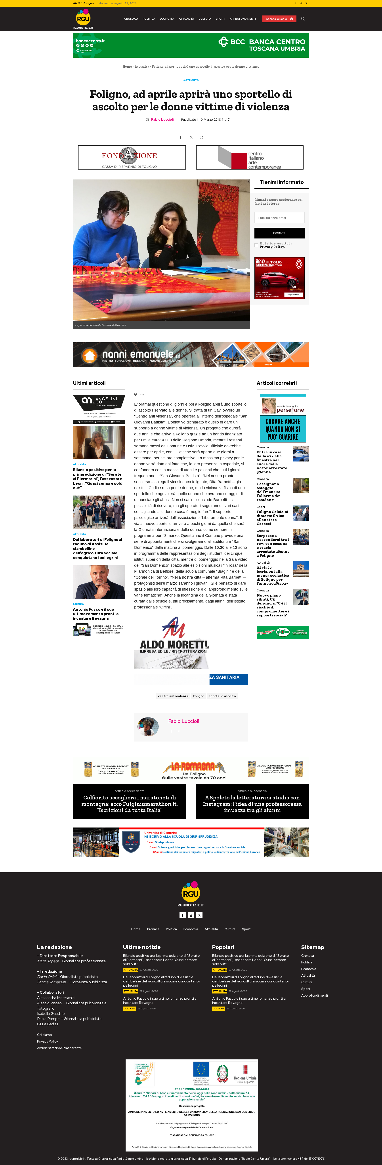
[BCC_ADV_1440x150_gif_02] (191, 45)
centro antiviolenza (173, 696)
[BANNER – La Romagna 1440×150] (191, 769)
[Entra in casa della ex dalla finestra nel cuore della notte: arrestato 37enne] (301, 453)
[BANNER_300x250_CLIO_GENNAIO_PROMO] (279, 278)
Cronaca (263, 447)
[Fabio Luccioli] (151, 726)
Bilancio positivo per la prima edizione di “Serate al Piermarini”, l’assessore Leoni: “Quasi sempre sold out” (97, 478)
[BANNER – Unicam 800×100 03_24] (191, 842)
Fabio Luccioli (162, 120)
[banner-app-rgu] (99, 629)
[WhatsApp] (201, 137)
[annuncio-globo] (283, 632)
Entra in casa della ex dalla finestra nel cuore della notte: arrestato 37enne (272, 462)
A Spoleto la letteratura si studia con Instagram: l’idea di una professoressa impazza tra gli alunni (252, 803)
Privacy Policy (272, 247)
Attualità (142, 67)
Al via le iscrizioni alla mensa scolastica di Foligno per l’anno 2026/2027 (273, 575)
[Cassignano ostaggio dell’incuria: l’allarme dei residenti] (301, 485)
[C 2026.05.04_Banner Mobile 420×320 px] (99, 409)
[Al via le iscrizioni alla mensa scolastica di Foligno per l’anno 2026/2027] (301, 569)
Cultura (78, 604)
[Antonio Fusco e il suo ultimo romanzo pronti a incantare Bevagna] (99, 582)
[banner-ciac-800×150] (250, 157)
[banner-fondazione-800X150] (132, 157)
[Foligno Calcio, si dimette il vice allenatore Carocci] (301, 513)
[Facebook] (295, 3)
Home (127, 67)
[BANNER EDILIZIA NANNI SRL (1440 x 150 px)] (191, 354)
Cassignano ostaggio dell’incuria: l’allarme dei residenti (269, 491)
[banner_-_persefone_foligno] (283, 418)
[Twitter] (306, 3)
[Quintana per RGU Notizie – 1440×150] (191, 680)
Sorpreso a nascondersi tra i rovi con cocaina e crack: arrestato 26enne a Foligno (273, 545)
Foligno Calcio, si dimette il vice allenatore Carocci (272, 517)
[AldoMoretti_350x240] (191, 642)
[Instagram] (301, 3)
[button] (303, 19)
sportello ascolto (222, 696)
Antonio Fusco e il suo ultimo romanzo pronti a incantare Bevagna (95, 614)
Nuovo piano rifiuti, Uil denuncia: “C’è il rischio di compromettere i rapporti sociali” (273, 605)
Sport (261, 506)
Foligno (198, 696)
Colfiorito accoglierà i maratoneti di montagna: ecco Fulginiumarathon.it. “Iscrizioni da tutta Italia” (129, 803)
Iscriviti (279, 233)
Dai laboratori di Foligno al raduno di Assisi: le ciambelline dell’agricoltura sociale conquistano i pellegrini (161, 981)
